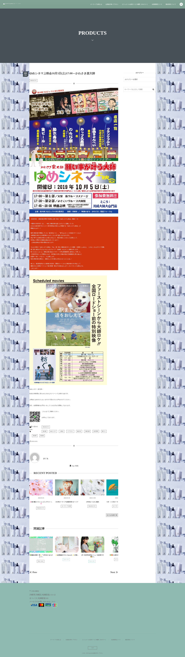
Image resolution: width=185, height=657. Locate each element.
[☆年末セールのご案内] (92, 487)
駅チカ (104, 431)
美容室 (35, 435)
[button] (181, 4)
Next (112, 572)
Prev (34, 572)
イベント (117, 559)
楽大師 (44, 431)
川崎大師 (87, 431)
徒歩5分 (79, 431)
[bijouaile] (12, 4)
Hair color (40, 561)
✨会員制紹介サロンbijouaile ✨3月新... (66, 555)
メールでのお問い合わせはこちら (42, 602)
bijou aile (66, 559)
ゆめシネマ (53, 431)
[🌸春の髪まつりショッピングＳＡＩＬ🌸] (41, 487)
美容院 (42, 435)
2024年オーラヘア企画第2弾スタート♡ (66, 502)
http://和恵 (75, 466)
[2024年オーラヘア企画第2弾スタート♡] (67, 487)
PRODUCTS (33, 80)
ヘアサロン (70, 431)
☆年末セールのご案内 (92, 502)
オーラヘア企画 (66, 506)
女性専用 (95, 431)
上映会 (61, 431)
